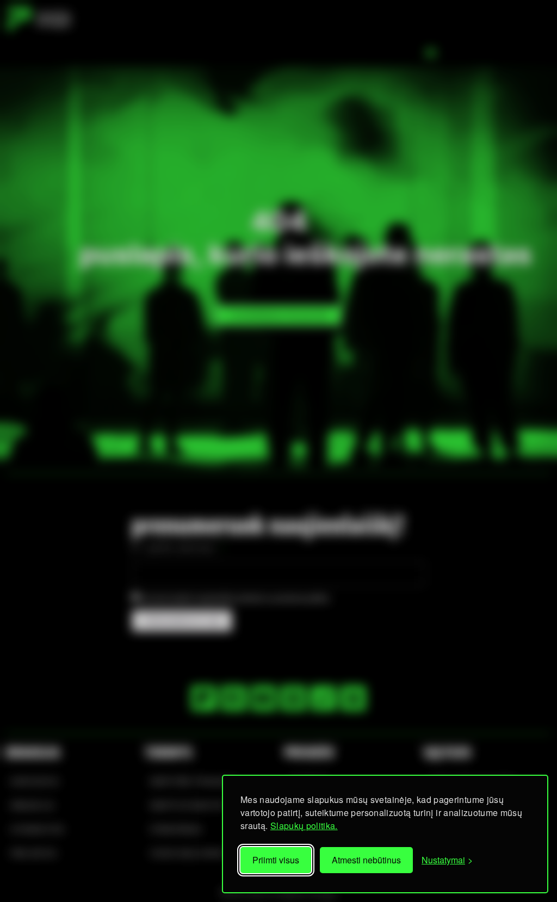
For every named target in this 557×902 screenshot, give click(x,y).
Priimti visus (275, 860)
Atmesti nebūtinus (366, 860)
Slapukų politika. (304, 825)
